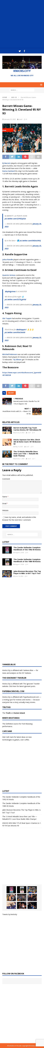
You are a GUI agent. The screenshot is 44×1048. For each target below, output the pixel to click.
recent (11, 393)
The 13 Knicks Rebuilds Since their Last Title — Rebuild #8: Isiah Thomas (25, 453)
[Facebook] (24, 51)
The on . (13, 713)
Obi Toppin (6, 318)
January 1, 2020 (19, 458)
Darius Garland (8, 171)
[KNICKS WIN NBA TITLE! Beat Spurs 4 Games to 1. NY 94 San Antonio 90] (21, 897)
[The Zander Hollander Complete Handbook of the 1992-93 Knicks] (7, 550)
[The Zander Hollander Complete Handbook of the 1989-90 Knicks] (7, 561)
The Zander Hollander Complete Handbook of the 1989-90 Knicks (27, 560)
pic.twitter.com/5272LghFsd (15, 299)
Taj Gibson (17, 359)
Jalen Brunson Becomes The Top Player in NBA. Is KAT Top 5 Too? (27, 572)
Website (5, 510)
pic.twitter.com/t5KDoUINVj (30, 240)
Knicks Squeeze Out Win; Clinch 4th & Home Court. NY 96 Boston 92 (27, 442)
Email (4, 503)
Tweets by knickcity (9, 914)
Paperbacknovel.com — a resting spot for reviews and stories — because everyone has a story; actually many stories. (21, 699)
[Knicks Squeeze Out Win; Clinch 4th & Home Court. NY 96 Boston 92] (7, 442)
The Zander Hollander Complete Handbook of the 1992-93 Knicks (27, 548)
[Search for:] (22, 90)
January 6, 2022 (19, 432)
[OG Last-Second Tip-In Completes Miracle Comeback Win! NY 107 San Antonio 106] (11, 905)
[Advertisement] (22, 24)
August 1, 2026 (19, 564)
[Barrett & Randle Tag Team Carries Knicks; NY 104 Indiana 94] (7, 430)
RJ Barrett (6, 163)
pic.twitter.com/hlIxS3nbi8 (15, 332)
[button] (40, 84)
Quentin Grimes (8, 275)
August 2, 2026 (19, 552)
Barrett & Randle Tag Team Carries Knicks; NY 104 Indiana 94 (27, 429)
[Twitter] (20, 51)
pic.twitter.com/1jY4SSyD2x (15, 218)
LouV (20, 119)
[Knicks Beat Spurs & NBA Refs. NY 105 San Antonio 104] (32, 905)
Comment (6, 479)
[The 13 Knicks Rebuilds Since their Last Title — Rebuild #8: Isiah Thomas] (7, 454)
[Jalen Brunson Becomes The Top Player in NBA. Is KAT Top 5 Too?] (7, 573)
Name (5, 497)
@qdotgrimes (10, 291)
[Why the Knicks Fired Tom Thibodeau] (32, 897)
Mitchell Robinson (9, 354)
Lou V (29, 458)
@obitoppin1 (21, 329)
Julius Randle (7, 259)
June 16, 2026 (19, 576)
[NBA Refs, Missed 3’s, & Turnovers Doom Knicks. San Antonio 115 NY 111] (21, 905)
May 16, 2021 (19, 446)
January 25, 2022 (10, 119)
